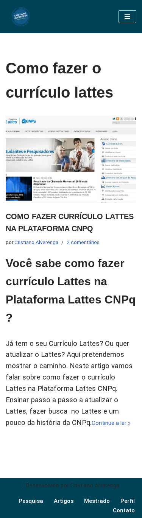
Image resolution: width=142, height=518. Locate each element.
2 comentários (83, 242)
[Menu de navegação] (127, 16)
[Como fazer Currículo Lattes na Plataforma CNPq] (71, 159)
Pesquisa (31, 501)
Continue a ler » (111, 423)
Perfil (127, 501)
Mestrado (97, 501)
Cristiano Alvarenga (36, 242)
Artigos (63, 501)
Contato (124, 510)
